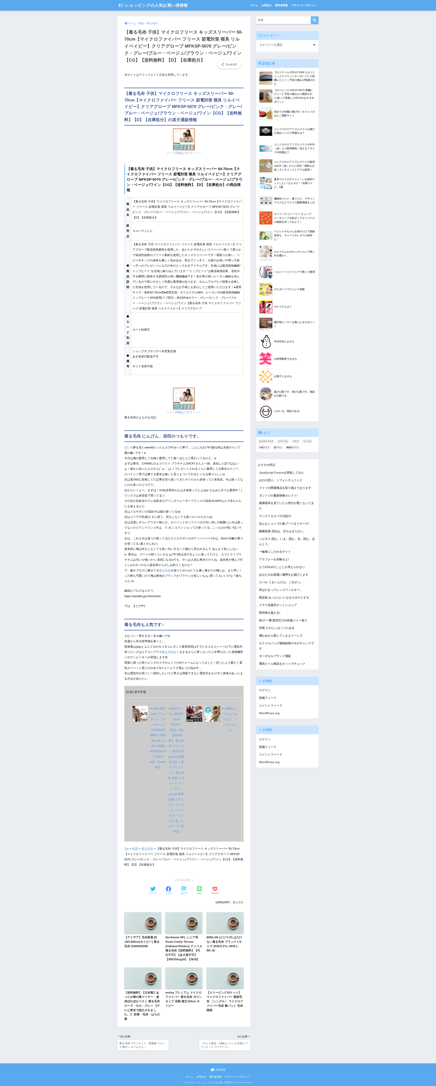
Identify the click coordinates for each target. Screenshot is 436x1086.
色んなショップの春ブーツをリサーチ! (284, 523)
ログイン (265, 690)
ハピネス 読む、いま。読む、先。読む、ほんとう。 (287, 541)
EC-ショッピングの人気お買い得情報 (153, 5)
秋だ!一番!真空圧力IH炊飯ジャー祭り (283, 620)
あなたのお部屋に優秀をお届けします (283, 574)
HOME (220, 1070)
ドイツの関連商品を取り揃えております (285, 488)
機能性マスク (292, 447)
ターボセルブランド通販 (275, 656)
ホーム (254, 5)
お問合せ (266, 5)
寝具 (135, 848)
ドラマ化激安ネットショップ (278, 605)
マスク (296, 441)
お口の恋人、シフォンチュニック (280, 480)
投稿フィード (267, 697)
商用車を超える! (269, 612)
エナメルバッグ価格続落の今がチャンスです (286, 646)
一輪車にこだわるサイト (275, 551)
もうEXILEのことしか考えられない (282, 567)
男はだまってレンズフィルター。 (280, 590)
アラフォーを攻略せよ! (274, 559)
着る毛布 (165, 570)
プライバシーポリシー (304, 5)
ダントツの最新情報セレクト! (278, 495)
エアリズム (283, 441)
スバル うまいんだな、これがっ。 (281, 582)
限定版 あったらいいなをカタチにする (284, 597)
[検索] (314, 20)
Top (126, 848)
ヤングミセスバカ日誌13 (275, 516)
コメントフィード (270, 705)
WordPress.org (269, 713)
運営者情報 (281, 5)
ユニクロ (307, 441)
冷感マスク (264, 447)
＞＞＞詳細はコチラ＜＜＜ (184, 153)
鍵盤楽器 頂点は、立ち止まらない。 (282, 531)
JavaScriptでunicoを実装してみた (281, 472)
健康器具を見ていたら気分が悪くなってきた (286, 505)
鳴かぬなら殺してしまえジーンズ (280, 635)
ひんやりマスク (266, 441)
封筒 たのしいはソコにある (277, 628)
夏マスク (278, 447)
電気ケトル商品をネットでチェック (282, 663)
